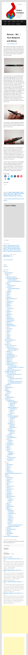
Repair (8, 507)
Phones (9, 460)
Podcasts (7, 396)
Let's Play (9, 492)
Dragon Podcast (10, 397)
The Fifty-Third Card (11, 529)
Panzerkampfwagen (11, 355)
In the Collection (8, 387)
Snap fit (8, 393)
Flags (9, 290)
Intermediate (12, 427)
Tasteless (9, 361)
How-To (9, 441)
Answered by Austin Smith (13, 374)
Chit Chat (10, 377)
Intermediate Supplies (12, 416)
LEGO (6, 388)
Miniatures (9, 494)
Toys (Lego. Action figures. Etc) (14, 525)
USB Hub (10, 454)
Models (6, 390)
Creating (8, 291)
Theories (8, 330)
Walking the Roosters (11, 363)
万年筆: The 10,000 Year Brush (13, 370)
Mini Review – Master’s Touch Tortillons (12, 249)
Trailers (8, 470)
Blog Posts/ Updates (9, 340)
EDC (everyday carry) (11, 298)
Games (8, 446)
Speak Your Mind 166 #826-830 (10, 198)
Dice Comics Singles (12, 348)
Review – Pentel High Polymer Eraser (11, 245)
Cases (9, 414)
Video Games (9, 459)
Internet (8, 467)
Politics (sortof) (10, 506)
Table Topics (9, 376)
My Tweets (6, 266)
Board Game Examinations (12, 278)
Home (5, 21)
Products (8, 449)
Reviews (21, 192)
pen (13, 194)
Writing (8, 338)
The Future (9, 328)
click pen (5, 194)
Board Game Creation (11, 277)
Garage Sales (9, 489)
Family (9, 380)
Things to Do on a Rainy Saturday (11, 536)
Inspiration (9, 311)
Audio (5, 23)
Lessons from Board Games (14, 281)
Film (8, 300)
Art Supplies (9, 192)
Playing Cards (10, 318)
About (9, 21)
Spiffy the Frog (10, 357)
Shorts (8, 527)
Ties (7, 333)
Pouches (10, 520)
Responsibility (10, 324)
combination (9, 194)
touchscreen (6, 195)
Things (8, 331)
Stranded (10, 368)
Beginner (12, 426)
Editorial (8, 351)
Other (9, 23)
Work (8, 337)
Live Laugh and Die (12, 365)
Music (8, 447)
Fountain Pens (10, 301)
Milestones (9, 314)
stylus (15, 194)
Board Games (9, 436)
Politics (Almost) (10, 320)
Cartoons (10, 440)
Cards (8, 480)
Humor (8, 310)
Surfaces (11, 404)
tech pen (19, 194)
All (4, 271)
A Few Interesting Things (13, 288)
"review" (12, 193)
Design (8, 294)
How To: (8, 307)
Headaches (9, 302)
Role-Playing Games (11, 325)
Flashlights (10, 512)
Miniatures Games (10, 496)
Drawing (8, 297)
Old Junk (8, 497)
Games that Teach (12, 279)
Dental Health (9, 443)
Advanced (12, 424)
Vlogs (9, 502)
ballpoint (15, 193)
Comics (13, 21)
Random (8, 322)
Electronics (10, 510)
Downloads (18, 23)
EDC (7, 484)
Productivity (9, 321)
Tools (11, 411)
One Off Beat (9, 354)
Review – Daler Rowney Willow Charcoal (12, 248)
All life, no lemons (10, 345)
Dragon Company (8, 557)
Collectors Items (11, 457)
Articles (6, 274)
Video (22, 21)
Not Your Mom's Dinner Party (14, 383)
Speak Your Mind (10, 373)
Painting (8, 391)
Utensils (5, 193)
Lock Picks (10, 517)
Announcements (8, 272)
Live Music (9, 493)
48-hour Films (10, 477)
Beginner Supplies (16, 192)
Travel (8, 334)
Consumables (12, 403)
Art (7, 275)
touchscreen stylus (12, 195)
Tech (8, 327)
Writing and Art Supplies (13, 526)
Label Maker (10, 453)
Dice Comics (9, 347)
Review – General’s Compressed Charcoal (12, 251)
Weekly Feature (10, 364)
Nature (8, 315)
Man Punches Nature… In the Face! (15, 367)
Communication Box (9, 371)
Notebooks (9, 317)
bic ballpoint (21, 193)
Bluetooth (10, 451)
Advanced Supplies (12, 401)
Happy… (7, 385)
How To (8, 490)
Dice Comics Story (12, 350)
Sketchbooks (11, 430)
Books (8, 282)
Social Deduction (11, 437)
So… (6, 461)
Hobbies (8, 305)
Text (18, 21)
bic (18, 193)
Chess (8, 284)
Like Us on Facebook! (8, 259)
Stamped (8, 358)
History (8, 304)
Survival (10, 522)
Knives (8, 312)
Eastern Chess (11, 285)
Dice (7, 295)
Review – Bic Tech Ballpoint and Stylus (13, 37)
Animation (9, 479)
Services (10, 428)
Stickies (8, 360)
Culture (8, 292)
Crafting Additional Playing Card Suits (12, 247)
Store (13, 23)
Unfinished (9, 532)
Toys (8, 456)
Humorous (10, 308)
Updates (8, 384)
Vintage (8, 335)
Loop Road (9, 353)
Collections (9, 482)
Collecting (9, 287)
